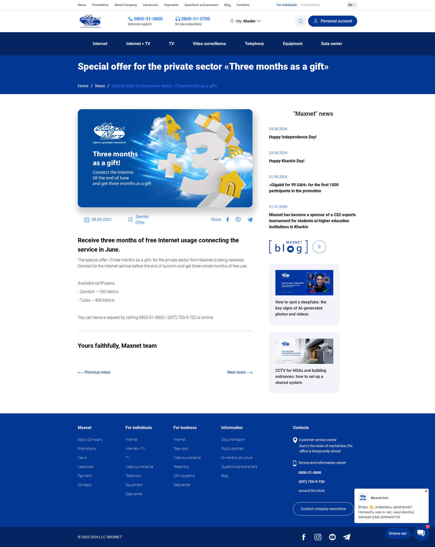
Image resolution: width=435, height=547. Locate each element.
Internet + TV (138, 43)
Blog (227, 5)
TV (171, 43)
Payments (171, 5)
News (82, 5)
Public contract (232, 449)
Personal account (336, 21)
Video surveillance (209, 43)
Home (83, 86)
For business (310, 5)
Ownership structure (236, 458)
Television (181, 449)
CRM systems (184, 476)
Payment (84, 476)
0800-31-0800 (148, 18)
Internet (100, 43)
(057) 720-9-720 (311, 482)
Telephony (254, 43)
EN (350, 5)
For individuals (287, 5)
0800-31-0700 (195, 18)
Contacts (243, 5)
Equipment (292, 43)
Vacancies (150, 5)
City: (246, 21)
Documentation (233, 440)
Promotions (100, 5)
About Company (126, 5)
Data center (331, 43)
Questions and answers (201, 5)
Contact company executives (323, 509)
